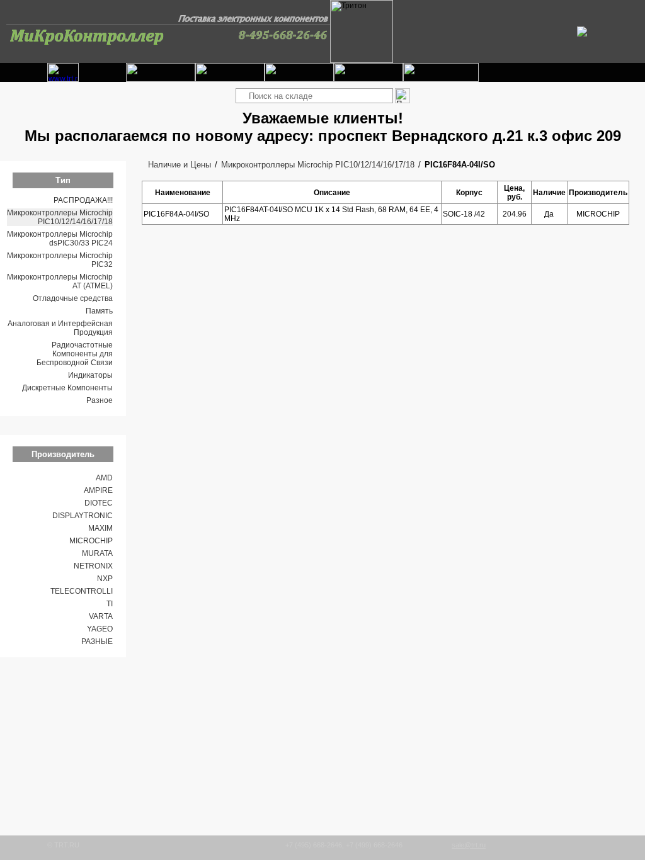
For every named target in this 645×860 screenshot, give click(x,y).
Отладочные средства (73, 298)
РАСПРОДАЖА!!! (83, 200)
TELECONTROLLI (81, 591)
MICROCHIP (91, 540)
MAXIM (100, 528)
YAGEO (100, 629)
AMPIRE (98, 490)
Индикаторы (90, 375)
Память (99, 311)
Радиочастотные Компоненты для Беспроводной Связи (75, 354)
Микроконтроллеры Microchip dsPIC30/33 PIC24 (60, 238)
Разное (99, 400)
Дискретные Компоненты (67, 387)
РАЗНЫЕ (97, 641)
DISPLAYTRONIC (82, 515)
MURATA (97, 553)
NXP (105, 578)
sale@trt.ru (469, 845)
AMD (104, 477)
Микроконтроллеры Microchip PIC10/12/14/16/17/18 (60, 217)
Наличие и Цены (179, 164)
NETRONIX (93, 566)
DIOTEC (98, 503)
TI (109, 603)
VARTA (101, 616)
